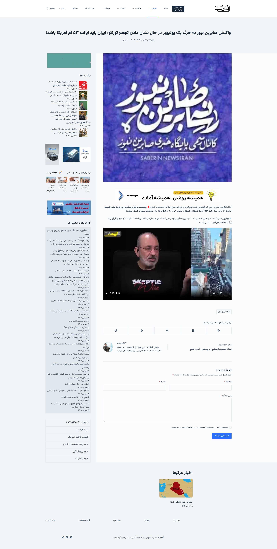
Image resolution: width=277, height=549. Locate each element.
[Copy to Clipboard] (116, 330)
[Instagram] (67, 537)
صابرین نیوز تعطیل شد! (181, 502)
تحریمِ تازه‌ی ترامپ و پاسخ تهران (75, 397)
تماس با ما (117, 520)
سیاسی (154, 8)
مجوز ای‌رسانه (50, 520)
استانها (75, 8)
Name (228, 381)
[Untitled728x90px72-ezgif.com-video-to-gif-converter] (167, 195)
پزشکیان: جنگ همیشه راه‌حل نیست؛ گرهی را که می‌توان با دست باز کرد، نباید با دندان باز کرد (68, 242)
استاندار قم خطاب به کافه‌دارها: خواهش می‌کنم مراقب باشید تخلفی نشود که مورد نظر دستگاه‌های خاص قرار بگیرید (70, 117)
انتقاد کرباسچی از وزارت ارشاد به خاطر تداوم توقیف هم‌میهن (63, 83)
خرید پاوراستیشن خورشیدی (75, 444)
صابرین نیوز (224, 311)
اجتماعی (138, 8)
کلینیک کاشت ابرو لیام (78, 437)
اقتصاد (122, 8)
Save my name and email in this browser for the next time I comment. (199, 427)
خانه (166, 8)
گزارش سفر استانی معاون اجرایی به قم (72, 270)
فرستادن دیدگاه (222, 435)
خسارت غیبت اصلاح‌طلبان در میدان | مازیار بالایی (68, 390)
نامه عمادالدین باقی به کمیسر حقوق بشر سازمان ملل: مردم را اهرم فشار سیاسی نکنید (69, 252)
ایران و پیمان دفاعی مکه (79, 321)
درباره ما (177, 520)
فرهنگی (107, 8)
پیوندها (147, 520)
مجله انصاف (89, 8)
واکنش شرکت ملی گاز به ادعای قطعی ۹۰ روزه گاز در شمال (63, 131)
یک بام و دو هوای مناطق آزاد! (76, 327)
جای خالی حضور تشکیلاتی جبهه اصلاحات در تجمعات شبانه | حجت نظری (70, 262)
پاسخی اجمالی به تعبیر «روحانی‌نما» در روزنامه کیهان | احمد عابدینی (61, 93)
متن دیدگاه (226, 395)
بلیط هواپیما (82, 430)
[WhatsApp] (142, 330)
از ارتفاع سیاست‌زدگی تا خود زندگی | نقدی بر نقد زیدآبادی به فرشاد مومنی (68, 375)
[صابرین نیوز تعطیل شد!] (176, 488)
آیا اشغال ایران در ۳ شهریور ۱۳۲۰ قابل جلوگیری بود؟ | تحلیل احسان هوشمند (68, 292)
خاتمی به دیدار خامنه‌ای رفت (77, 384)
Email (162, 381)
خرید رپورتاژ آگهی (80, 451)
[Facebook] (218, 330)
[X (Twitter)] (193, 330)
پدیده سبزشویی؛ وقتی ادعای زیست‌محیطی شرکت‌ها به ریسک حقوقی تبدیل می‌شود (70, 335)
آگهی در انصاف (84, 520)
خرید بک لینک (81, 458)
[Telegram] (167, 330)
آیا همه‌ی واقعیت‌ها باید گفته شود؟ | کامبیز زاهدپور (64, 103)
